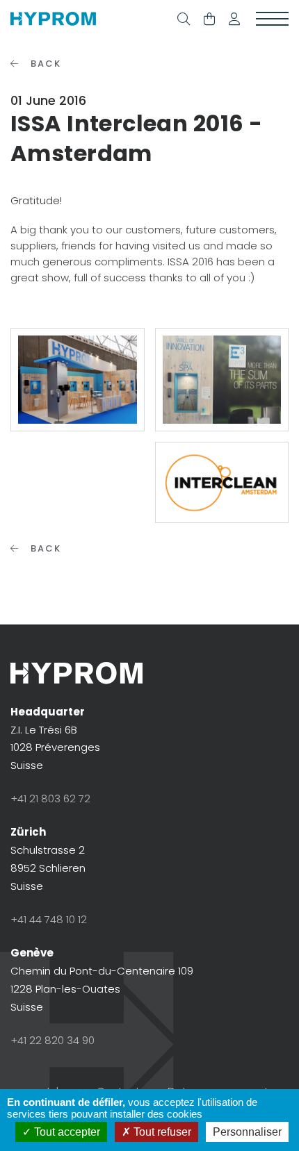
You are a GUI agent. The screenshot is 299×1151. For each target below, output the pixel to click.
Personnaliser (247, 1132)
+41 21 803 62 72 (50, 798)
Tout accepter (65, 1132)
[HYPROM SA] (53, 19)
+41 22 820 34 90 (52, 1040)
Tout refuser (161, 1132)
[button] (234, 19)
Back (43, 63)
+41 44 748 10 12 (48, 919)
